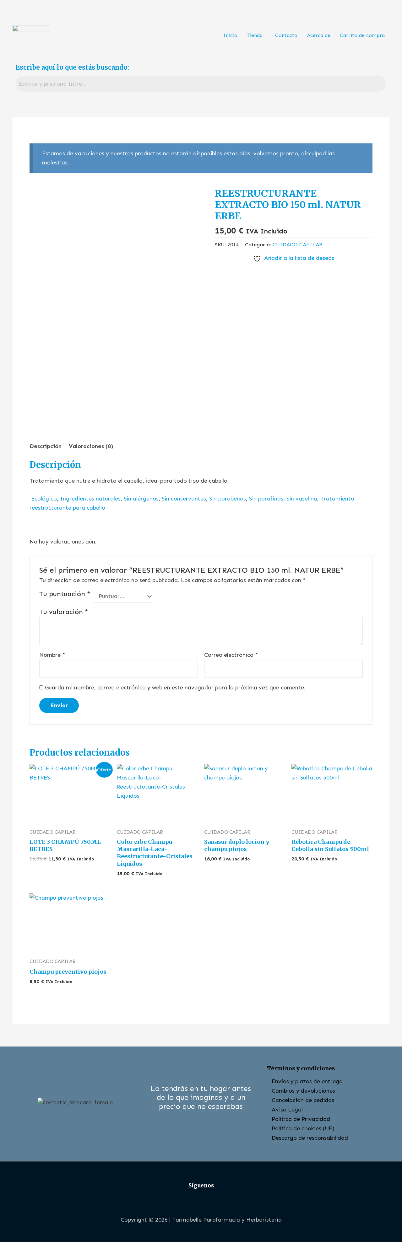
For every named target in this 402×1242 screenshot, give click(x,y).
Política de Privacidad (301, 1119)
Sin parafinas (266, 498)
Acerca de (318, 35)
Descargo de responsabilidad (310, 1137)
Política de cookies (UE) (303, 1128)
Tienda (255, 35)
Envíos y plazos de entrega (307, 1081)
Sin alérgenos (141, 498)
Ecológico (44, 498)
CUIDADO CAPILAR (297, 245)
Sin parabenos (227, 498)
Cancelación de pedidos (303, 1100)
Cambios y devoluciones (303, 1090)
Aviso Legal (287, 1109)
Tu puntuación (64, 594)
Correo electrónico (231, 654)
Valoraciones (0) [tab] (91, 446)
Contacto (286, 35)
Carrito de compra (362, 35)
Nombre (52, 654)
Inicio (230, 35)
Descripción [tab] (46, 446)
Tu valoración (63, 612)
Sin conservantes (184, 498)
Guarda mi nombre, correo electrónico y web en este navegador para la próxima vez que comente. (175, 687)
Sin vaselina (301, 498)
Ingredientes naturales (90, 498)
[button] (256, 35)
